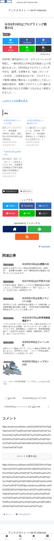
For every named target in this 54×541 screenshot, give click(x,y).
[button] (48, 350)
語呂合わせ (27, 191)
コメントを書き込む (27, 456)
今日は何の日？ (11, 191)
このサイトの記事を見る (15, 101)
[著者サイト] (14, 229)
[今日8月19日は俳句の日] (14, 163)
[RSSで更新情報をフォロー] (27, 236)
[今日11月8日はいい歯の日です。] (37, 132)
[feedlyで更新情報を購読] (39, 229)
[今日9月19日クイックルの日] (14, 132)
